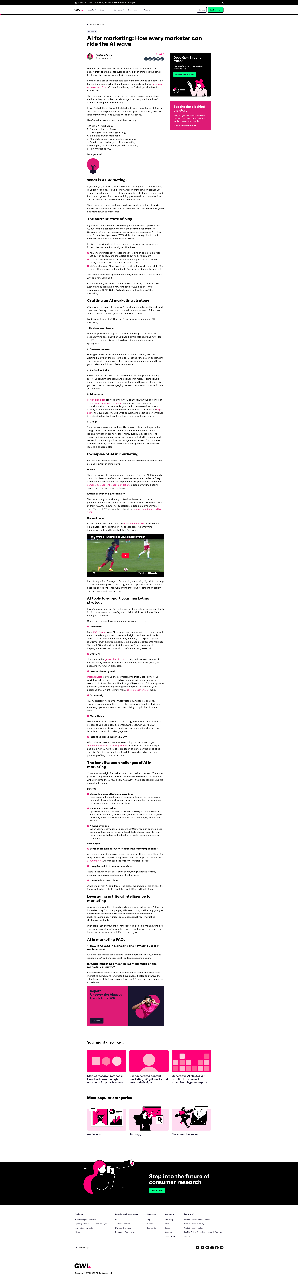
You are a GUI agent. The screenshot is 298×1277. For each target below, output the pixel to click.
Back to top (83, 1247)
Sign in (202, 10)
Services (103, 10)
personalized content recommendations (108, 484)
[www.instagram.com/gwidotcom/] (212, 1247)
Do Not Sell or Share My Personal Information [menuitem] (204, 1232)
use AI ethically (95, 860)
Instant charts (94, 676)
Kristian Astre (104, 54)
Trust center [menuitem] (170, 1236)
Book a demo (216, 10)
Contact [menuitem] (168, 1232)
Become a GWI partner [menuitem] (125, 1232)
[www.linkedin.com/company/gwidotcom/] (207, 1247)
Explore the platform (183, 125)
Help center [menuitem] (151, 1228)
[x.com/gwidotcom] (202, 1247)
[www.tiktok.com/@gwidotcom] (217, 1247)
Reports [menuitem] (149, 1224)
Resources (132, 10)
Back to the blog (97, 24)
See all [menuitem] (187, 1236)
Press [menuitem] (167, 1228)
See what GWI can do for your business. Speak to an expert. (107, 2)
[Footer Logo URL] (82, 1266)
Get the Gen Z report (184, 74)
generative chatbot (115, 659)
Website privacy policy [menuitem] (194, 1224)
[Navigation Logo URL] (78, 10)
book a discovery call (138, 689)
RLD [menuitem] (117, 1219)
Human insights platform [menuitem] (85, 1219)
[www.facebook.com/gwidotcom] (197, 1247)
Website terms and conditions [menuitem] (197, 1219)
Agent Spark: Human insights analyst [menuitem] (90, 1224)
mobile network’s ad (134, 523)
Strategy (92, 32)
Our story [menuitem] (169, 1219)
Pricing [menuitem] (147, 10)
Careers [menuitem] (168, 1224)
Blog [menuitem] (148, 1219)
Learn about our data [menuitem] (83, 1228)
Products (90, 10)
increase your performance (106, 403)
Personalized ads (96, 399)
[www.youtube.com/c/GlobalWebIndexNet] (222, 1247)
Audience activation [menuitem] (124, 1224)
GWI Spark (99, 632)
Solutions (118, 10)
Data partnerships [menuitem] (123, 1228)
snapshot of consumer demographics (107, 745)
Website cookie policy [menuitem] (193, 1228)
